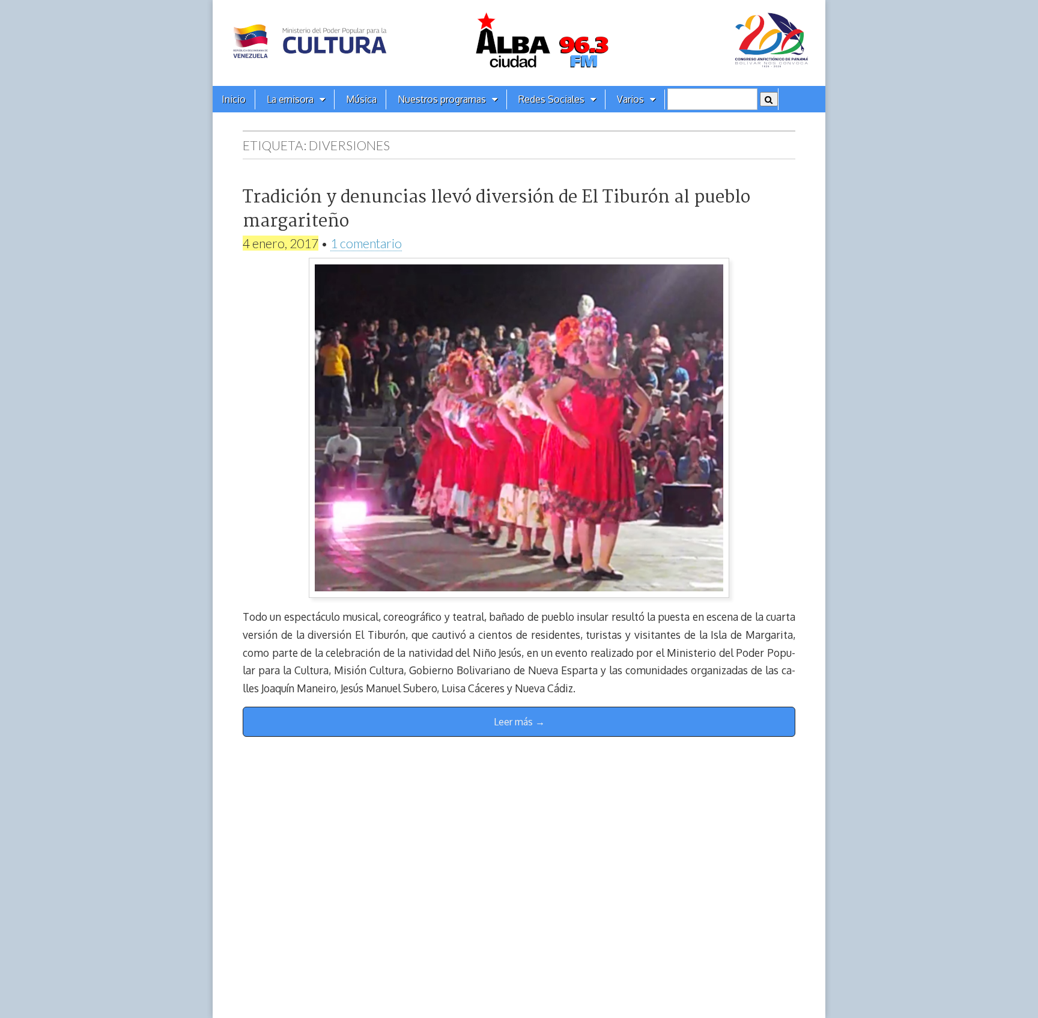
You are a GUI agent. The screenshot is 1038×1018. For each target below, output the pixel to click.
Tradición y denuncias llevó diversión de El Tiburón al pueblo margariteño (496, 209)
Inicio (234, 99)
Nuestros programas (442, 99)
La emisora (290, 99)
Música (361, 99)
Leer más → (519, 722)
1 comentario (366, 243)
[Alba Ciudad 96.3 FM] (519, 43)
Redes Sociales (551, 99)
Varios (630, 99)
